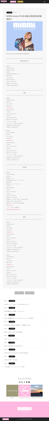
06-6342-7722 (9, 107)
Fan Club (13, 1)
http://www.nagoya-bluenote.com (13, 209)
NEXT (30, 292)
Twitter (3, 419)
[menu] (44, 1)
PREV (19, 292)
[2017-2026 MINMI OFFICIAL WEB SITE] (4, 1)
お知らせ (11, 314)
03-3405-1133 (9, 232)
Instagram (7, 419)
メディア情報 (11, 342)
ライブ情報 (9, 12)
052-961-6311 (9, 205)
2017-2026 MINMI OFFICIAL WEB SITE (25, 419)
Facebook (5, 419)
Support (20, 1)
